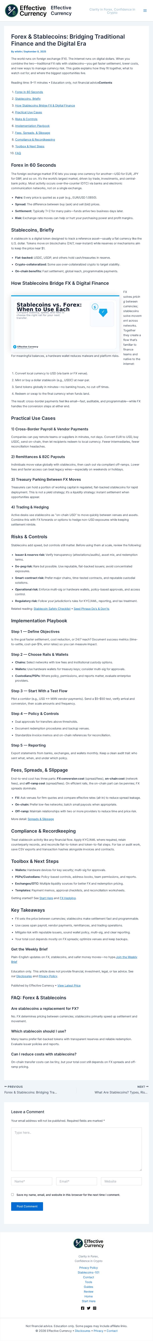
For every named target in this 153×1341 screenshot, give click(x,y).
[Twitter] (88, 1308)
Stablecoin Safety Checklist (52, 609)
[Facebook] (82, 1308)
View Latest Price (68, 985)
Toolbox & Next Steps (29, 146)
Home (88, 1296)
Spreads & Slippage (41, 819)
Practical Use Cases (28, 112)
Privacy (98, 1331)
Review (88, 1291)
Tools (88, 1282)
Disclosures (24, 976)
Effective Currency (61, 10)
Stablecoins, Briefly (28, 99)
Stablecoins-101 (88, 1272)
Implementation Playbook (32, 126)
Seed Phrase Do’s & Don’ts (91, 609)
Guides (88, 1287)
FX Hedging (68, 898)
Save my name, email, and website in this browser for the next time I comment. (68, 1194)
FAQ (18, 153)
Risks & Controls (26, 119)
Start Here (46, 898)
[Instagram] (94, 1308)
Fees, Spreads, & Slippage (32, 133)
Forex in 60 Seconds (29, 92)
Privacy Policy (48, 976)
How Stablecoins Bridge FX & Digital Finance (45, 105)
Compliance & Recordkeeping (35, 139)
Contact (88, 1277)
